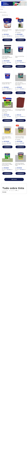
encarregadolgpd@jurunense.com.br (14, 431)
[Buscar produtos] (25, 9)
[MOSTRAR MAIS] (14, 139)
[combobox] (14, 9)
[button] (2, 6)
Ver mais (4, 152)
